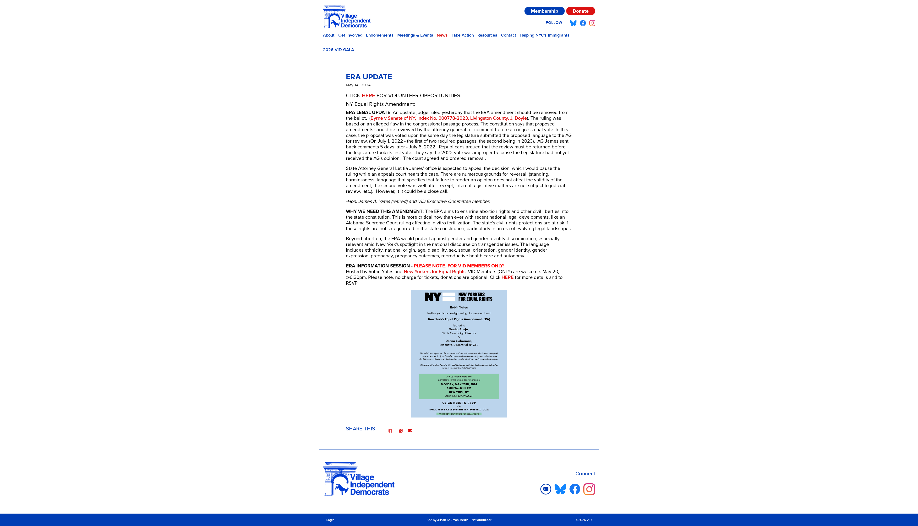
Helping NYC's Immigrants (544, 35)
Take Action (463, 35)
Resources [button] (487, 35)
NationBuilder (481, 519)
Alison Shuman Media (452, 519)
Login (330, 519)
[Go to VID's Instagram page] (592, 22)
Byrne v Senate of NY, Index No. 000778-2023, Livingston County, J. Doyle (449, 118)
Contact (508, 35)
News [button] (442, 35)
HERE (368, 95)
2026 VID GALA (338, 50)
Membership (544, 11)
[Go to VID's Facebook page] (583, 22)
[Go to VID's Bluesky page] (573, 22)
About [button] (328, 35)
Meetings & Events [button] (415, 35)
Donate (581, 11)
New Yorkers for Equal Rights (434, 271)
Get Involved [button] (350, 35)
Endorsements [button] (379, 35)
